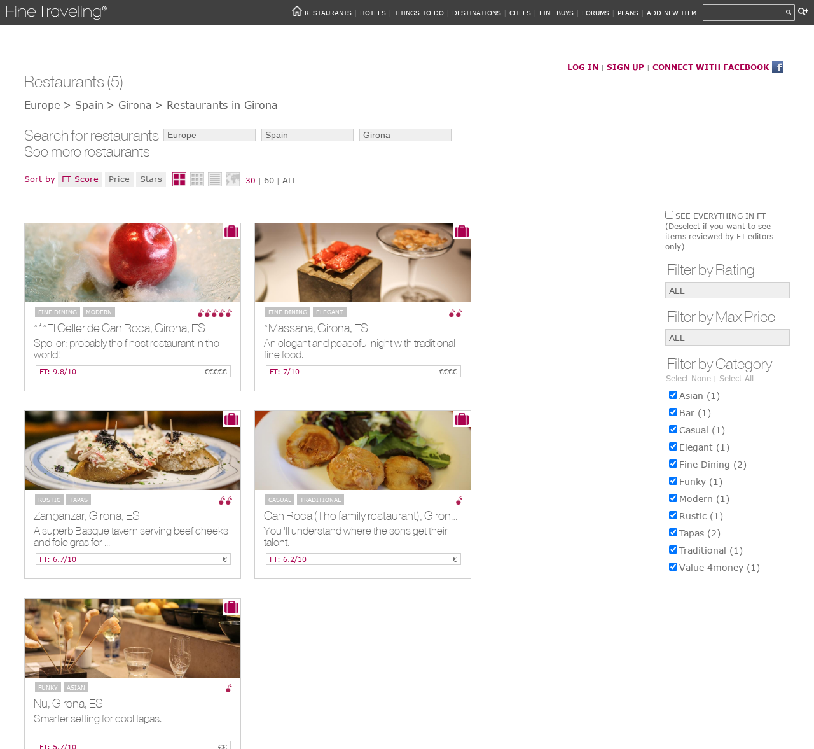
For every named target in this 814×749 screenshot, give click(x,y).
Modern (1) (704, 498)
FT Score (80, 179)
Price (119, 179)
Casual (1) (702, 429)
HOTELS (373, 13)
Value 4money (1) (719, 567)
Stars (151, 179)
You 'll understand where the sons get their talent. (356, 537)
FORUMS (595, 13)
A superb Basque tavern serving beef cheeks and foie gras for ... (131, 537)
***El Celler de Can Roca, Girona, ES (119, 328)
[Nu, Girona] (132, 638)
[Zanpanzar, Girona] (132, 450)
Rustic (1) (701, 515)
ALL (289, 180)
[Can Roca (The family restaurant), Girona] (363, 450)
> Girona (129, 105)
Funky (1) (700, 481)
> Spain (83, 105)
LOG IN (582, 66)
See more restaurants (87, 152)
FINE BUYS (556, 13)
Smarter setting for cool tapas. (98, 719)
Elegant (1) (704, 447)
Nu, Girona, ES (68, 703)
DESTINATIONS (476, 13)
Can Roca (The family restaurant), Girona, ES (367, 515)
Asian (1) (699, 395)
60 (269, 180)
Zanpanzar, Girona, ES (87, 515)
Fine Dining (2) (713, 464)
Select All (736, 378)
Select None (688, 378)
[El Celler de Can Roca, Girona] (132, 262)
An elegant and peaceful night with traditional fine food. (359, 349)
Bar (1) (695, 412)
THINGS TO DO (419, 13)
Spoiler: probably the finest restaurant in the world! (126, 349)
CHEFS (520, 13)
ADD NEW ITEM (671, 13)
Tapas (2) (700, 533)
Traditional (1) (711, 550)
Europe (42, 105)
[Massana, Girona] (363, 262)
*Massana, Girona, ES (316, 328)
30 (250, 180)
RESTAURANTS (328, 13)
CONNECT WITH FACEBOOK (710, 66)
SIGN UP (625, 66)
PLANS (627, 13)
